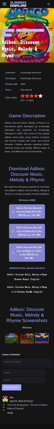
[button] (48, 4)
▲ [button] (4, 404)
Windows (7, 35)
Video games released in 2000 (30, 30)
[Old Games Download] (18, 4)
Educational (8, 30)
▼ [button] (4, 410)
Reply (10, 413)
